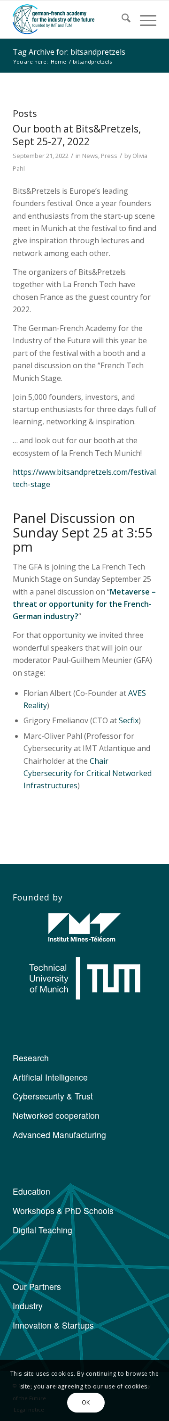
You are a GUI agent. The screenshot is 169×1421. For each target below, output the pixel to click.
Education (31, 1191)
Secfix (128, 720)
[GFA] (70, 19)
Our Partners (37, 1286)
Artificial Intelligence (50, 1077)
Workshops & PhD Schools (63, 1210)
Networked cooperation (56, 1115)
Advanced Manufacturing (59, 1134)
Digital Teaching (42, 1230)
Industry (28, 1306)
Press (109, 155)
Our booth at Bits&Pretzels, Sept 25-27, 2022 (77, 135)
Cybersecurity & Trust (53, 1096)
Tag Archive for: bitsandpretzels (69, 52)
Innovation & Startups (53, 1325)
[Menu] (143, 19)
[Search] (121, 19)
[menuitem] (121, 19)
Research (31, 1058)
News (90, 155)
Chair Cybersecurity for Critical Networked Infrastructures (87, 773)
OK (86, 1402)
